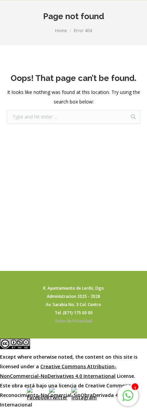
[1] (127, 399)
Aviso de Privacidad (73, 321)
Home (61, 30)
